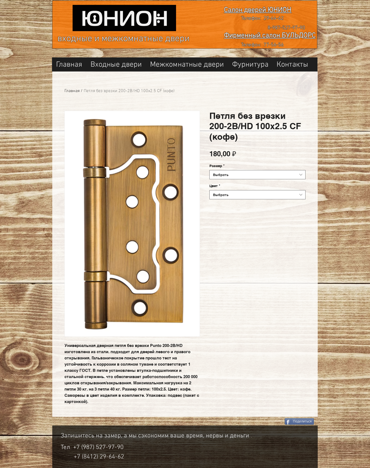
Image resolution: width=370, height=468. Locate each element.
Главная (72, 91)
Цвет (214, 186)
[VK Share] (260, 422)
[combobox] (257, 174)
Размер (217, 166)
